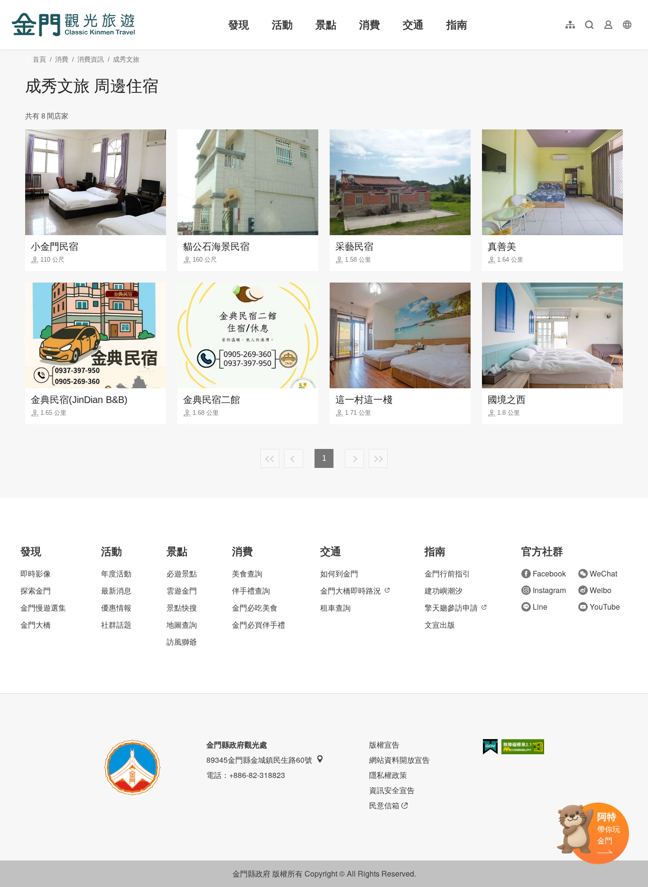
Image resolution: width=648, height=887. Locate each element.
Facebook (549, 573)
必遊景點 (182, 573)
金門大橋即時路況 (350, 590)
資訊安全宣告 (392, 790)
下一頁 (354, 458)
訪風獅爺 (182, 641)
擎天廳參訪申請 (451, 607)
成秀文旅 (126, 59)
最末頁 (378, 458)
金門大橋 (35, 624)
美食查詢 (247, 573)
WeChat (603, 573)
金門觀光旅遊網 (73, 25)
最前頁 (269, 458)
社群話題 (116, 624)
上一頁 (293, 458)
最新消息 (116, 590)
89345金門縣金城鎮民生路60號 (259, 759)
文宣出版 (440, 624)
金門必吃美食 (255, 607)
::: (14, 5)
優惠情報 (116, 607)
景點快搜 (182, 607)
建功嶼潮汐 (444, 590)
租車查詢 (335, 607)
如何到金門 (339, 573)
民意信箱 (384, 805)
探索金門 (35, 590)
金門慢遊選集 (43, 607)
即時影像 (35, 573)
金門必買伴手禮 (258, 624)
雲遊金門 (182, 590)
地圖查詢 (182, 624)
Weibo (600, 590)
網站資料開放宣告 (399, 759)
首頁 (39, 59)
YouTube (605, 606)
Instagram (549, 590)
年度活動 (116, 573)
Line (540, 606)
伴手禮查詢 (251, 590)
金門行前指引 (447, 573)
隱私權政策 (388, 774)
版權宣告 (384, 744)
